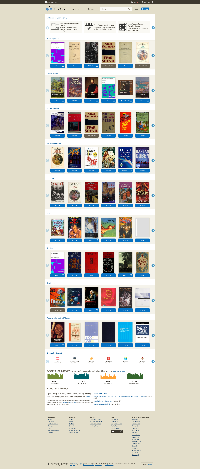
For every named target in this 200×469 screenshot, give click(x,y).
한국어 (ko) (135, 439)
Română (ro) (136, 443)
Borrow (74, 101)
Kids (48, 213)
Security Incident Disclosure (103, 401)
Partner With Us (53, 424)
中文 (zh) (135, 452)
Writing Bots (94, 426)
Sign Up (145, 9)
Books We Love (53, 108)
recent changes (119, 371)
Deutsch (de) (136, 424)
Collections (72, 428)
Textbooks (51, 283)
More (88, 396)
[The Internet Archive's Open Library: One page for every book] (56, 9)
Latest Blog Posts (100, 393)
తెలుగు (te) (135, 448)
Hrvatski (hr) (136, 435)
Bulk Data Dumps (95, 424)
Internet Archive (77, 463)
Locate (90, 66)
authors (70, 402)
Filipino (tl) (135, 455)
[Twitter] (117, 431)
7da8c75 (149, 464)
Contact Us (114, 421)
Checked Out (108, 66)
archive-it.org (109, 465)
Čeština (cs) (136, 421)
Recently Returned (54, 143)
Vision (50, 419)
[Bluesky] (113, 431)
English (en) (136, 426)
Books (71, 421)
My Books (75, 9)
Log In (137, 9)
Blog (49, 428)
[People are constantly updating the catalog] (81, 376)
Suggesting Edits (116, 424)
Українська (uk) (137, 450)
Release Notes (115, 428)
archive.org (98, 465)
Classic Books (52, 73)
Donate (134, 2)
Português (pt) (136, 441)
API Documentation (96, 421)
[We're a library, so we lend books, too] (134, 376)
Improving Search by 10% (102, 404)
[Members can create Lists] (108, 376)
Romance (50, 178)
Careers (50, 426)
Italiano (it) (135, 437)
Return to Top (73, 432)
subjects (65, 402)
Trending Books (53, 38)
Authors (71, 424)
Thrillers (50, 248)
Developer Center (95, 419)
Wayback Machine (88, 465)
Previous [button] (46, 30)
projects (72, 465)
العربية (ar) (135, 419)
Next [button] (153, 30)
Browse (91, 9)
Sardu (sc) (135, 446)
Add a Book (115, 426)
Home (71, 419)
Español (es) (136, 428)
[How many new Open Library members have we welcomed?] (55, 376)
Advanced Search (74, 430)
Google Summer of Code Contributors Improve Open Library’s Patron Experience (120, 396)
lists (75, 402)
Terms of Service (53, 430)
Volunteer (51, 421)
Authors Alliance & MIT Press (58, 318)
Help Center (115, 419)
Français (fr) (136, 430)
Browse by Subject (54, 353)
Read (57, 66)
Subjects (72, 426)
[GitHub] (121, 431)
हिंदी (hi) (134, 432)
